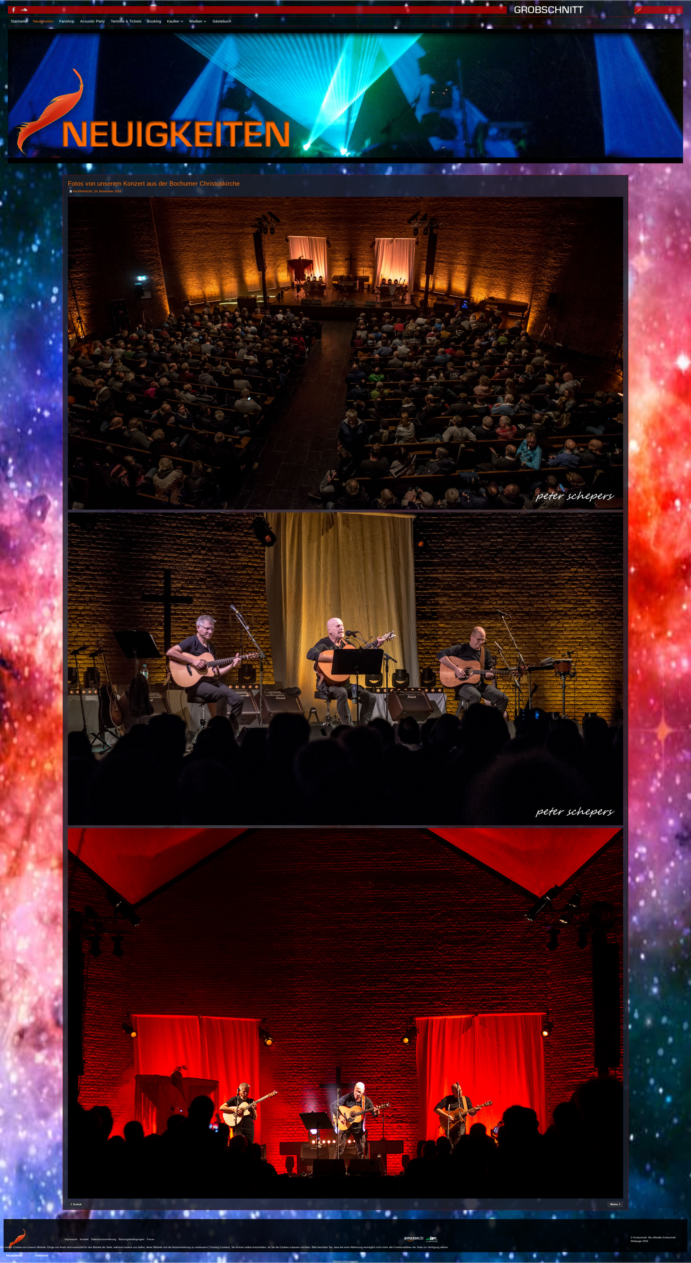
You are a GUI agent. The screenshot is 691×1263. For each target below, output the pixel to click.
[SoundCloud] (24, 10)
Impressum (71, 1239)
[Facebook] (13, 10)
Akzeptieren (14, 1255)
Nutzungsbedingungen (131, 1239)
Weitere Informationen (345, 1261)
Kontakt (84, 1239)
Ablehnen (41, 1255)
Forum (150, 1239)
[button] (175, 21)
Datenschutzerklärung (103, 1239)
